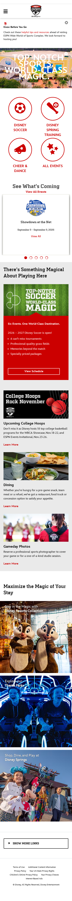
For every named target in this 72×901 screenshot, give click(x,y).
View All (36, 236)
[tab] (20, 117)
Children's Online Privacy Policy (24, 875)
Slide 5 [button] (47, 258)
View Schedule (33, 371)
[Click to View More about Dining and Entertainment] (36, 786)
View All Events (36, 192)
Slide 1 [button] (26, 258)
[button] (35, 843)
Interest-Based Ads (34, 878)
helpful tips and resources (35, 32)
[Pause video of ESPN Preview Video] (66, 53)
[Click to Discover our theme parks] (36, 711)
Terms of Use (19, 867)
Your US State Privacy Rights (42, 871)
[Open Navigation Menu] (5, 11)
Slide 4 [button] (41, 258)
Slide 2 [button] (31, 258)
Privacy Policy (20, 871)
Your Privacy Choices (50, 875)
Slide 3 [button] (36, 258)
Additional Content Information (42, 867)
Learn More (10, 444)
